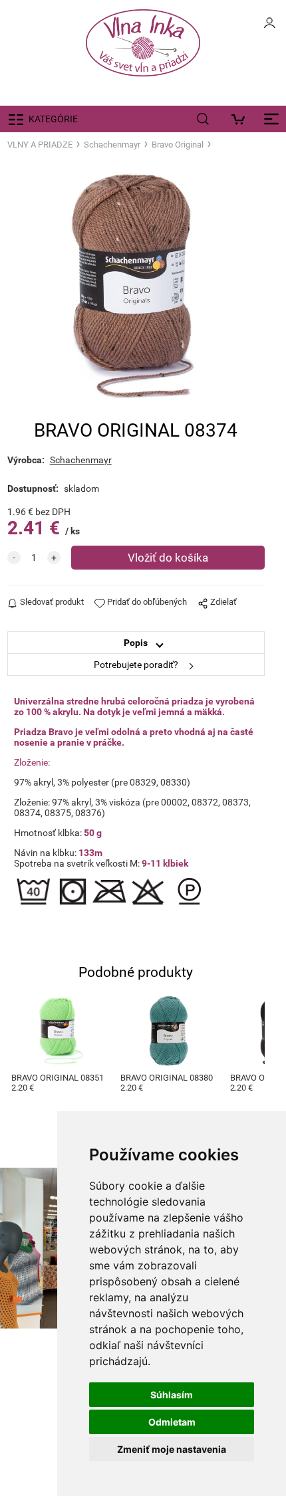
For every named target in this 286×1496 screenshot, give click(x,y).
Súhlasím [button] (171, 1394)
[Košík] (241, 119)
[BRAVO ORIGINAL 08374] (135, 286)
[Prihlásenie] (269, 26)
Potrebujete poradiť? (136, 664)
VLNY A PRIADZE (39, 145)
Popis (136, 642)
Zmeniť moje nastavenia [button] (171, 1449)
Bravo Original (178, 145)
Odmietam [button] (172, 1422)
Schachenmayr (112, 145)
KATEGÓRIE (53, 119)
